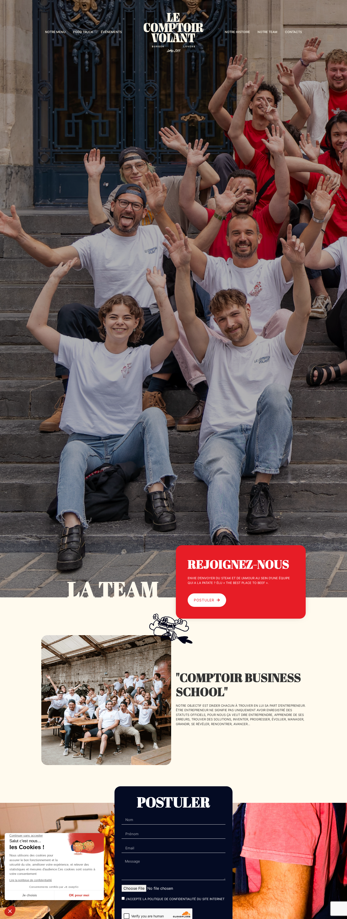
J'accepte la (175, 899)
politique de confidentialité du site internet (186, 899)
